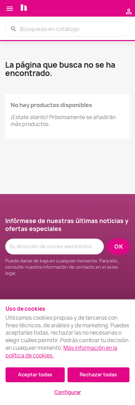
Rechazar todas (98, 374)
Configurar (67, 392)
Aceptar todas (35, 374)
